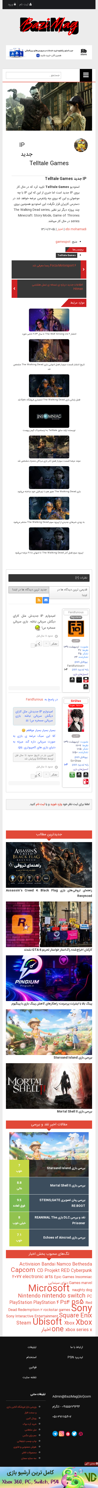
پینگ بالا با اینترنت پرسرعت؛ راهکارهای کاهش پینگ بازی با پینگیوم (51, 1003)
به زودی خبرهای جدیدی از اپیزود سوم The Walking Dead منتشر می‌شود (49, 522)
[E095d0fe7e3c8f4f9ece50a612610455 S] (49, 508)
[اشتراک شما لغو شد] (39, 600)
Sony (81, 1308)
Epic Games (64, 1277)
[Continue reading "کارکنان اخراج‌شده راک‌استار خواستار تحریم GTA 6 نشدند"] (49, 924)
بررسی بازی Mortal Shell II (74, 1111)
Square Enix (75, 1316)
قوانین (32, 1367)
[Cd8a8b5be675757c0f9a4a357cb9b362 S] (49, 351)
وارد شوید (56, 804)
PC (89, 1296)
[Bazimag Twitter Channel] (74, 1433)
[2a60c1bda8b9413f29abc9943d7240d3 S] (49, 320)
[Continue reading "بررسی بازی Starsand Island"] (49, 1032)
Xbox (70, 1323)
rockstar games (57, 1310)
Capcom (24, 1270)
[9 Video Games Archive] (49, 1477)
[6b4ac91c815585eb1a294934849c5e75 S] (49, 386)
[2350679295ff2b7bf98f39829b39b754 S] (49, 416)
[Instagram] (61, 1433)
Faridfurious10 (76, 666)
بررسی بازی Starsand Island (73, 1057)
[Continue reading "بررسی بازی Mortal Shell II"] (49, 1086)
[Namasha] (68, 1433)
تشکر (54, 643)
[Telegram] (55, 1433)
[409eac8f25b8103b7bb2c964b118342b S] (49, 447)
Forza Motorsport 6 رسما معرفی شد (54, 266)
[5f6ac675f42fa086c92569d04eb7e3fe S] (49, 539)
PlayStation (21, 1302)
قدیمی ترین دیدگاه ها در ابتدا (72, 592)
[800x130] (49, 52)
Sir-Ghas (75, 761)
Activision (30, 1264)
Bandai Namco (56, 1264)
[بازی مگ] (49, 25)
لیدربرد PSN (75, 1357)
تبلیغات (32, 1347)
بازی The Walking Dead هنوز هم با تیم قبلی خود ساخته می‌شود (49, 492)
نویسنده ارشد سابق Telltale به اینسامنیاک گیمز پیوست (49, 430)
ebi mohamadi (75, 229)
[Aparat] (80, 1433)
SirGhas (76, 701)
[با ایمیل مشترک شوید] (46, 600)
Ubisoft (48, 1322)
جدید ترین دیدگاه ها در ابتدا (29, 589)
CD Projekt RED (54, 1270)
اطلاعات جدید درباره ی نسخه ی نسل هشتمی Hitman (57, 287)
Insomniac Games (80, 1280)
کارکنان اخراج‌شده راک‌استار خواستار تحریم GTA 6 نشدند (58, 949)
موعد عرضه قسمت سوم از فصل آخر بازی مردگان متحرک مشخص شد (49, 461)
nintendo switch (64, 1296)
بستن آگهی (90, 1464)
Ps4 (66, 1302)
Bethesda (82, 1264)
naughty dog (82, 1290)
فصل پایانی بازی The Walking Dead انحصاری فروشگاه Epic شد (49, 400)
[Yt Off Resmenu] (86, 75)
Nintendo (30, 1296)
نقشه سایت (29, 1377)
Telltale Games (66, 255)
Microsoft (50, 1289)
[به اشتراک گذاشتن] (39, 643)
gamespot (63, 241)
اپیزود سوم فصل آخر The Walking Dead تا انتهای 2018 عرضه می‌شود (49, 553)
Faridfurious (76, 613)
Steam (24, 1323)
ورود (11, 4)
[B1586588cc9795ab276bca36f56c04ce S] (49, 478)
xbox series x (71, 1330)
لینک (33, 645)
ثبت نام (24, 4)
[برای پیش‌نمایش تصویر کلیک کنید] (49, 106)
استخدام (31, 1357)
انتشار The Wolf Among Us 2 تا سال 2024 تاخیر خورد (49, 334)
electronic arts (38, 1277)
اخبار (60, 229)
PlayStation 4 (46, 1302)
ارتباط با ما (76, 1347)
